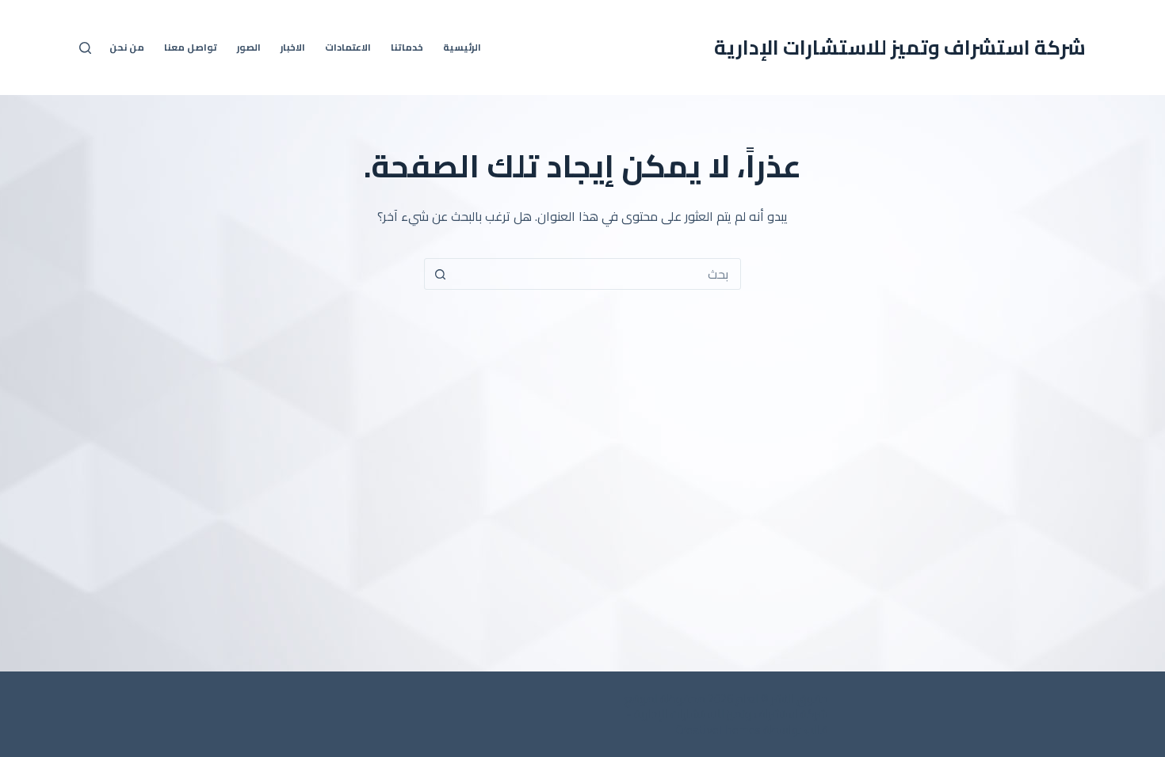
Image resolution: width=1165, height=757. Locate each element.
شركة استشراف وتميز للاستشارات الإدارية (900, 47)
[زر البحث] (440, 274)
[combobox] (597, 274)
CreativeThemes (718, 729)
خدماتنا (407, 47)
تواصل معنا (190, 47)
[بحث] (85, 48)
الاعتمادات (348, 47)
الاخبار (293, 47)
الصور (249, 47)
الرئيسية (462, 47)
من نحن (126, 47)
